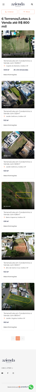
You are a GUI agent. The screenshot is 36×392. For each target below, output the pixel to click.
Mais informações (10, 75)
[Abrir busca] (32, 4)
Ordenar (10, 12)
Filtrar (28, 12)
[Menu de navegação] (4, 4)
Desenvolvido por (13, 387)
